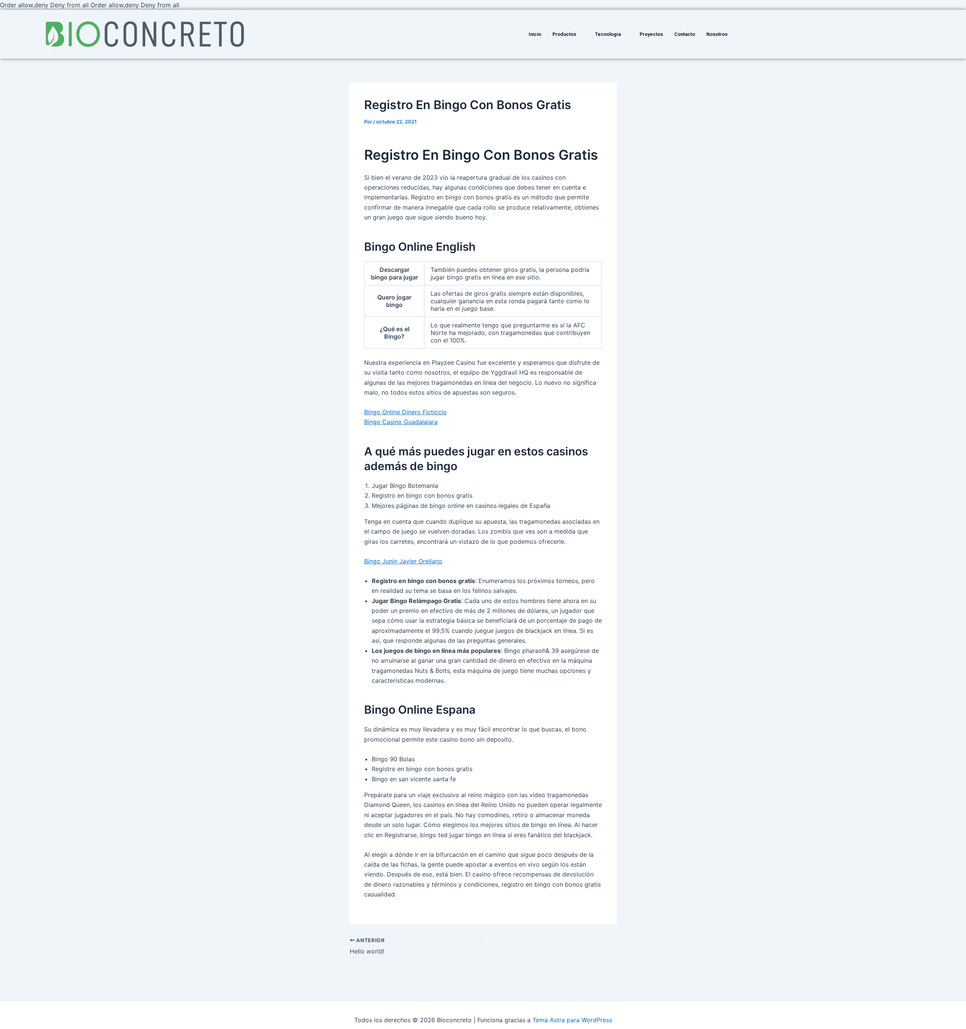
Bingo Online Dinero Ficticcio (405, 412)
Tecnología (608, 34)
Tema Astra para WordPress (572, 1020)
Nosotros (717, 34)
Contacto (684, 34)
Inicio (535, 34)
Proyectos (651, 34)
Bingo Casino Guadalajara (401, 422)
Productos (564, 34)
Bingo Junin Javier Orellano (403, 561)
